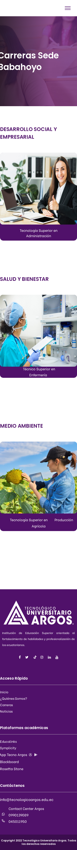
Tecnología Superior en (39, 230)
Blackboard (9, 761)
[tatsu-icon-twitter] (27, 657)
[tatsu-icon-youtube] (56, 657)
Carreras (6, 704)
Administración (38, 235)
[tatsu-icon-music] (35, 657)
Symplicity (8, 747)
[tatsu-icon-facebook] (20, 657)
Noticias (6, 711)
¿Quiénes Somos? (13, 698)
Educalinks (8, 741)
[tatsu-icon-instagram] (42, 657)
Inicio (4, 691)
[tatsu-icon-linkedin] (50, 657)
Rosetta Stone (11, 768)
